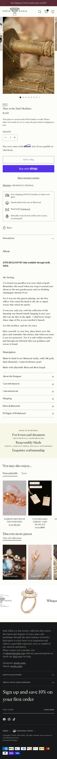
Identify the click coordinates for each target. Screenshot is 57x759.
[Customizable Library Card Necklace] (40, 498)
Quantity (7, 131)
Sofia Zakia (21, 735)
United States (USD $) (24, 731)
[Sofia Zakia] (15, 11)
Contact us (25, 209)
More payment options (28, 178)
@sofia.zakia (20, 663)
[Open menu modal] (53, 11)
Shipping (7, 185)
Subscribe (49, 709)
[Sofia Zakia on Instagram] (9, 720)
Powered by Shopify (10, 740)
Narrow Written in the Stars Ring (14, 520)
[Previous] (4, 3)
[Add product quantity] (14, 138)
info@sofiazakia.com (15, 653)
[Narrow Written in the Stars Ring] (14, 498)
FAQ (15, 656)
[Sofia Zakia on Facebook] (4, 720)
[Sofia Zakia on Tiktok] (14, 720)
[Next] (52, 3)
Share (9, 228)
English (5, 731)
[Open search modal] (39, 11)
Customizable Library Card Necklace (40, 522)
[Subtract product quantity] (5, 138)
